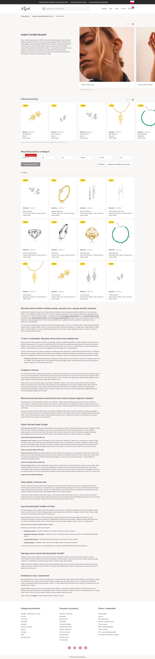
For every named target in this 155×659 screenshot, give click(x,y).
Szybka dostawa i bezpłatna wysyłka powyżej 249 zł (54, 2)
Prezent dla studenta (65, 624)
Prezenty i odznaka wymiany (106, 621)
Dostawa (100, 616)
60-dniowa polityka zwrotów (79, 2)
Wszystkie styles (25, 637)
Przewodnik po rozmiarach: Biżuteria (108, 634)
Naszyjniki (24, 624)
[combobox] (67, 8)
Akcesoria (24, 632)
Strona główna (25, 16)
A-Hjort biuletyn (102, 614)
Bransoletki (24, 621)
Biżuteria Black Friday (65, 627)
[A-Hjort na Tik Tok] (85, 648)
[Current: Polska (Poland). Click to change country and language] (132, 2)
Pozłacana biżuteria (64, 632)
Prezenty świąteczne (65, 629)
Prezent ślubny (63, 640)
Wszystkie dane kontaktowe (77, 657)
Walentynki (62, 616)
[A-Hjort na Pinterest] (80, 648)
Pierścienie (24, 619)
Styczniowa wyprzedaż (65, 614)
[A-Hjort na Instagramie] (74, 648)
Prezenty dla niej (64, 637)
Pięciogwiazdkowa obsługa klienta (98, 2)
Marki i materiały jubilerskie (105, 627)
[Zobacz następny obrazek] (132, 24)
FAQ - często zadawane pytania (107, 632)
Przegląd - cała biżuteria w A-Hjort (30, 614)
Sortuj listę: (101, 164)
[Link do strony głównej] (25, 9)
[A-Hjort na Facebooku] (69, 648)
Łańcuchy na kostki (26, 627)
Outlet (22, 634)
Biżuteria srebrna (64, 634)
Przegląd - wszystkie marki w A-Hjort (42, 16)
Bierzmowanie (63, 619)
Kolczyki (23, 616)
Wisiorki (23, 629)
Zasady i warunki (102, 629)
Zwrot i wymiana (102, 624)
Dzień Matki (62, 621)
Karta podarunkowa (103, 619)
